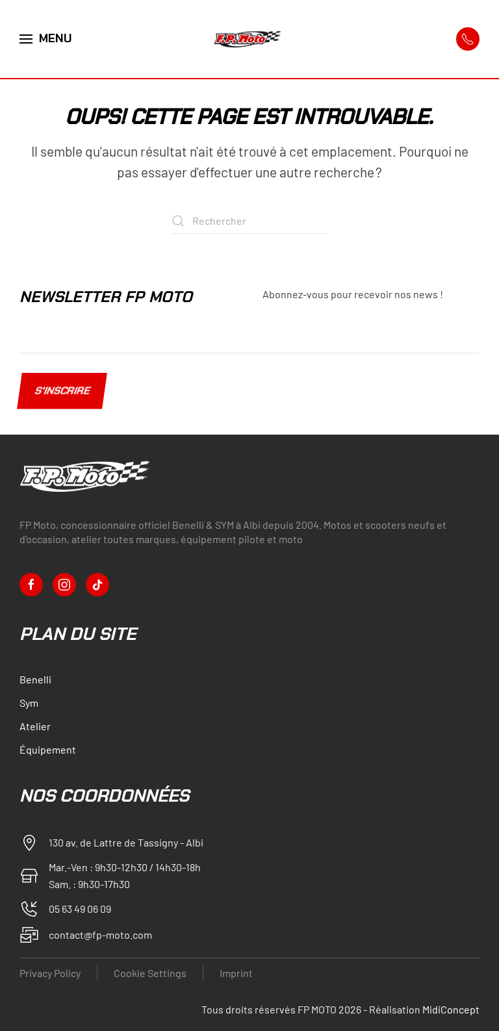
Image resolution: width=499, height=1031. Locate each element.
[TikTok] (97, 584)
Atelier (35, 726)
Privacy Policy (50, 973)
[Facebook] (31, 584)
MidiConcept (451, 1009)
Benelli (35, 679)
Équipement (47, 749)
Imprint (236, 973)
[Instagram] (64, 584)
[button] (45, 39)
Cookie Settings (150, 973)
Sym (28, 702)
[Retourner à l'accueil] (249, 39)
